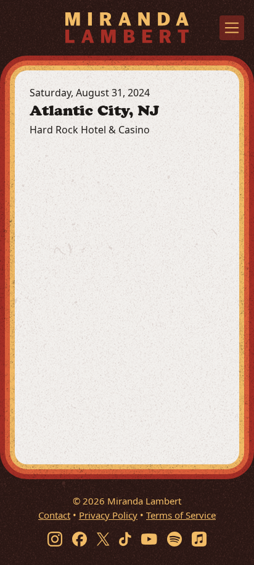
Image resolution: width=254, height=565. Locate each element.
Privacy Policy (108, 515)
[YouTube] (149, 539)
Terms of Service (181, 515)
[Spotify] (174, 539)
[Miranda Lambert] (127, 27)
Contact (54, 515)
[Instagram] (54, 539)
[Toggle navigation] (231, 27)
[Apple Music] (199, 539)
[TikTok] (125, 539)
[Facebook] (79, 539)
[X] (103, 539)
